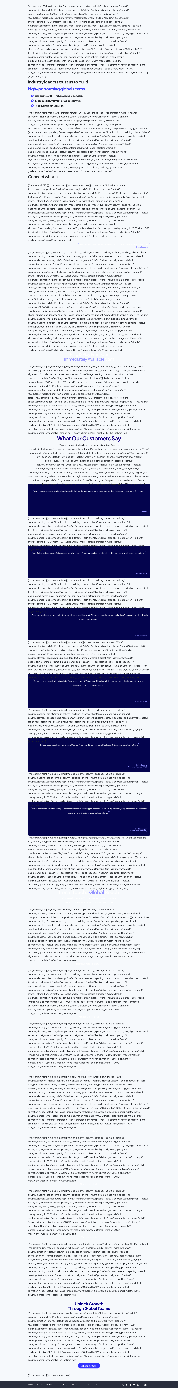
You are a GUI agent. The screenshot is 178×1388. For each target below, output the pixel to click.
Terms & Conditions (74, 1385)
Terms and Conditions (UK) (89, 1385)
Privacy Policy (63, 1385)
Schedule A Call (88, 1365)
